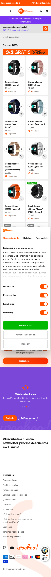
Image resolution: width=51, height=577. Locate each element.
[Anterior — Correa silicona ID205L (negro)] (6, 67)
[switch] (44, 295)
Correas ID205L (14, 37)
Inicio (5, 37)
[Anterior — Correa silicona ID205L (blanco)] (29, 149)
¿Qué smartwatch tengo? (18, 30)
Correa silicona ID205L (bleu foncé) (11, 124)
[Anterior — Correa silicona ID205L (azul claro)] (29, 106)
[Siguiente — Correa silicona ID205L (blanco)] (44, 149)
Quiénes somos (28, 418)
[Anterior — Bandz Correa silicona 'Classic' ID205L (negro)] (29, 191)
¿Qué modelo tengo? (12, 514)
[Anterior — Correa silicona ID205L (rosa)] (29, 67)
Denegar (25, 344)
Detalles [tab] (27, 238)
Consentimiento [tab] (11, 238)
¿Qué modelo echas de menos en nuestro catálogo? (17, 520)
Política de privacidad (12, 536)
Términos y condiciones (13, 532)
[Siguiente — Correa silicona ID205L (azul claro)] (44, 106)
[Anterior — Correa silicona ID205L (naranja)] (6, 191)
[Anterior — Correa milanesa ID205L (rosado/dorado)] (6, 149)
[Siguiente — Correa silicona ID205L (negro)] (21, 67)
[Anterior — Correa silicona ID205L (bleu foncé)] (6, 106)
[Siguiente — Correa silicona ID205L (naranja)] (21, 191)
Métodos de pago (10, 490)
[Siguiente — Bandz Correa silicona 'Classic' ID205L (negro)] (44, 191)
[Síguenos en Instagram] (5, 548)
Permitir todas (26, 325)
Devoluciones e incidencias (15, 495)
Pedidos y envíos (10, 485)
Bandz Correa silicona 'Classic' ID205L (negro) (35, 209)
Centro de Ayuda (10, 480)
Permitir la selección (25, 334)
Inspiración (8, 509)
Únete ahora (24, 361)
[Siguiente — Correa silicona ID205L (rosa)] (44, 67)
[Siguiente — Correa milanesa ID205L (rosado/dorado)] (21, 149)
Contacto (10, 418)
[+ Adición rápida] (21, 74)
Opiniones (7, 527)
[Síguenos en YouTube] (12, 548)
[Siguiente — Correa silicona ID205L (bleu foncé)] (21, 106)
